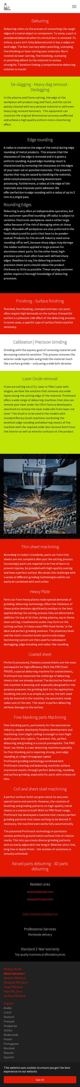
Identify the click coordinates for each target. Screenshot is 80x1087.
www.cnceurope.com (40, 892)
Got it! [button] (40, 1080)
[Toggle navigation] (74, 6)
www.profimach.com (40, 899)
